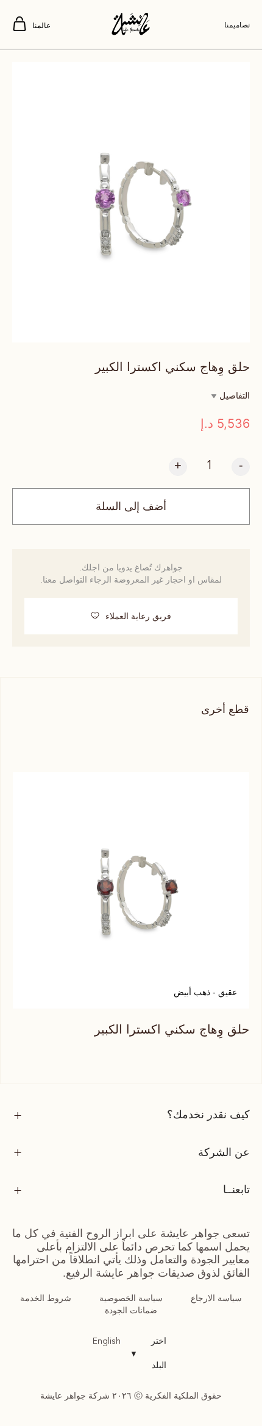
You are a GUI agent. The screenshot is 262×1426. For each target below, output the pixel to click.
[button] (131, 616)
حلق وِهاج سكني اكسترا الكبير (171, 1029)
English (107, 1341)
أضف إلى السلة (131, 506)
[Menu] (19, 25)
